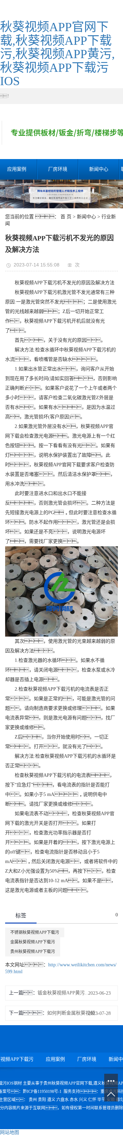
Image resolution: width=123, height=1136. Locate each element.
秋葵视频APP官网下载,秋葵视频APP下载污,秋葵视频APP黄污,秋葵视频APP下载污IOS (57, 54)
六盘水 (62, 1099)
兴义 (83, 1099)
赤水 (74, 1099)
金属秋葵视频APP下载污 (32, 942)
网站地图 (9, 1132)
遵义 (51, 1099)
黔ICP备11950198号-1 (42, 1091)
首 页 (65, 216)
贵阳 (42, 1099)
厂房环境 (57, 169)
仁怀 (92, 1099)
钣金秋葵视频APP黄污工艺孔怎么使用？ (64, 992)
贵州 (33, 1099)
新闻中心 (98, 169)
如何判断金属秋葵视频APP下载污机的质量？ (73, 1013)
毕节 (101, 1099)
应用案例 (55, 1059)
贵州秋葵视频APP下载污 (32, 951)
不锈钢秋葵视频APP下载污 (34, 932)
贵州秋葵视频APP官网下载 (67, 1083)
